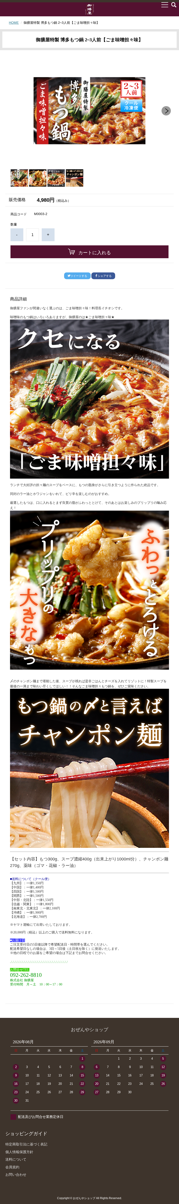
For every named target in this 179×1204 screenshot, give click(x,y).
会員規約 (12, 1167)
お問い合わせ (15, 1174)
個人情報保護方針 (19, 1152)
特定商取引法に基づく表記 (26, 1144)
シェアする (105, 276)
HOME (14, 22)
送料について (15, 1159)
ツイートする (78, 276)
